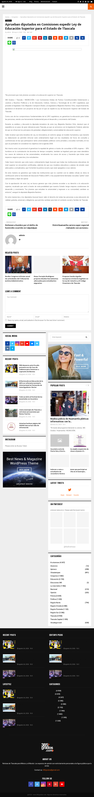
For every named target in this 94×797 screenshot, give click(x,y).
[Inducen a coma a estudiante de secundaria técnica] (59, 461)
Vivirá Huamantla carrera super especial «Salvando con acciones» (70, 227)
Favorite (76, 495)
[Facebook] (30, 784)
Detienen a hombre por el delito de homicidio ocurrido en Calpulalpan (21, 227)
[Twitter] (37, 784)
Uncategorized (56, 623)
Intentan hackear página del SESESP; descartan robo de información (30, 425)
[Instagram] (43, 784)
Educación (54, 579)
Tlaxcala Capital (56, 619)
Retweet (69, 495)
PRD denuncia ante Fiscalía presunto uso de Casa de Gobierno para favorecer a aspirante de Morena (29, 368)
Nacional (53, 589)
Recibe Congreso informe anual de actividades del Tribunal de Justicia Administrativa (17, 278)
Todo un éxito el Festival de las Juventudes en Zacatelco (30, 398)
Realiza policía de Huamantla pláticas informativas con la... (69, 420)
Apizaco (53, 569)
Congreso (8, 20)
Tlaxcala (53, 616)
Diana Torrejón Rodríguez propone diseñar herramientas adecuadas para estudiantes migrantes (46, 280)
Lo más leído (55, 586)
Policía (53, 596)
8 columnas (54, 562)
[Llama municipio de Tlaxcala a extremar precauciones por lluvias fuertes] (11, 413)
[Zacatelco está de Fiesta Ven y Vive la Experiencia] (59, 440)
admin (9, 32)
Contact (54, 2)
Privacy (36, 2)
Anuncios (54, 566)
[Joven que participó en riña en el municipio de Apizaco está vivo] (79, 461)
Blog (30, 2)
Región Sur (54, 613)
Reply (62, 495)
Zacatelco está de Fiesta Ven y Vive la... (58, 450)
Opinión (53, 592)
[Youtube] (61, 784)
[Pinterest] (49, 784)
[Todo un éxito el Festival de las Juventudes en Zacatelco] (11, 400)
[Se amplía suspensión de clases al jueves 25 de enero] (79, 440)
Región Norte (55, 603)
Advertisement (45, 2)
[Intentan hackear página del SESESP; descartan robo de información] (11, 426)
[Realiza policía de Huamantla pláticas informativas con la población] (69, 403)
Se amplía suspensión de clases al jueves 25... (79, 450)
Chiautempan (55, 572)
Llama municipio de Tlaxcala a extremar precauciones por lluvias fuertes (30, 412)
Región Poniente (56, 609)
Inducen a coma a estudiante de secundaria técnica (57, 471)
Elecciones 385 (56, 583)
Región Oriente (56, 606)
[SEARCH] (86, 337)
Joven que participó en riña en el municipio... (78, 470)
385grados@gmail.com (51, 770)
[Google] (55, 784)
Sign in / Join (21, 2)
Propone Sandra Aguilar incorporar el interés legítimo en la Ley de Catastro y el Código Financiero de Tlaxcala (75, 280)
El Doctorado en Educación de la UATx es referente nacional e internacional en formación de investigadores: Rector (31, 384)
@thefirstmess (69, 547)
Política (53, 599)
